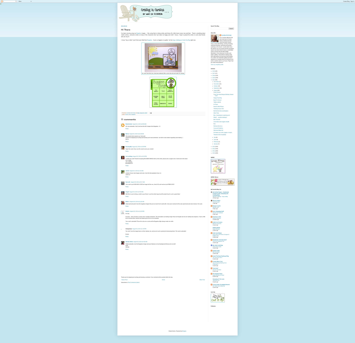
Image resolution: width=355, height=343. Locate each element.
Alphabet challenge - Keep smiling (220, 196)
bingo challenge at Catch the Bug (181, 40)
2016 (213, 75)
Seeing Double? (216, 202)
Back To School (217, 100)
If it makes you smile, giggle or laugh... (223, 132)
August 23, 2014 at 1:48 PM (139, 228)
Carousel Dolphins (218, 128)
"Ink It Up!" (215, 268)
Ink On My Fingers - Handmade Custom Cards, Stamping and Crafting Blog (221, 194)
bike (130, 114)
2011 (213, 151)
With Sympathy (216, 252)
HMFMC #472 (216, 207)
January (216, 144)
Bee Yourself (217, 119)
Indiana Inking (216, 227)
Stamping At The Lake (218, 279)
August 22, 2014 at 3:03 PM (139, 146)
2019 (213, 71)
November (216, 84)
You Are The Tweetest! (218, 212)
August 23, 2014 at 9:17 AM (138, 182)
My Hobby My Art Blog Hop (219, 286)
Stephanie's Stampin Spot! (220, 239)
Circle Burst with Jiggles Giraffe (221, 121)
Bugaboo (138, 33)
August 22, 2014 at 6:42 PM (140, 156)
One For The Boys (217, 269)
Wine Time (216, 113)
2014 (213, 80)
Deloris (127, 211)
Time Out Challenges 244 (218, 241)
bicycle (127, 114)
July (215, 137)
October (216, 86)
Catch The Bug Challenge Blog (221, 256)
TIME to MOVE (217, 102)
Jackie (127, 170)
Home (163, 279)
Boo (215, 124)
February (216, 141)
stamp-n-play (216, 250)
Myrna (127, 133)
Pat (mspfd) (129, 146)
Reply (127, 128)
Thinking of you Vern (219, 108)
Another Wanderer (217, 218)
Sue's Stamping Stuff (218, 211)
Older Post (202, 279)
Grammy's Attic (217, 216)
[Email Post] (150, 112)
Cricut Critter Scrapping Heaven (221, 284)
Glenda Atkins (129, 241)
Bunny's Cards (217, 206)
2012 (213, 148)
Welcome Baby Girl (218, 130)
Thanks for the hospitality (220, 134)
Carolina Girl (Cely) (226, 35)
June (215, 139)
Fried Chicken (217, 92)
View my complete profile (217, 64)
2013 (213, 146)
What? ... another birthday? (220, 117)
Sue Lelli (128, 182)
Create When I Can (218, 261)
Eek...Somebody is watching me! (222, 115)
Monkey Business (218, 126)
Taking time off (216, 280)
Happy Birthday (216, 229)
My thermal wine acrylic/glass (221, 111)
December (216, 81)
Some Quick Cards (217, 246)
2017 (213, 73)
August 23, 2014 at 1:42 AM (136, 170)
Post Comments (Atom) (134, 282)
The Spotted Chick (217, 273)
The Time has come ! (217, 257)
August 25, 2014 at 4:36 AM (140, 241)
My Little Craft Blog (218, 245)
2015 (213, 77)
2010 (213, 153)
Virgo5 (127, 192)
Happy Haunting (218, 98)
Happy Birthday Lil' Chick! (218, 275)
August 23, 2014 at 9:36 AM (136, 192)
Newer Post (124, 279)
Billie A (127, 201)
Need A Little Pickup (219, 106)
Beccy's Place (216, 200)
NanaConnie (129, 124)
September (217, 88)
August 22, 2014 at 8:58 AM (139, 124)
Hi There (216, 104)
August (216, 90)
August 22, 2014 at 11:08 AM (136, 133)
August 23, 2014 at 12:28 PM (137, 211)
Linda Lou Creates (217, 222)
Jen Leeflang (129, 156)
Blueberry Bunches (217, 223)
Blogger (184, 331)
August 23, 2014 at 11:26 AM (137, 201)
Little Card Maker (217, 233)
